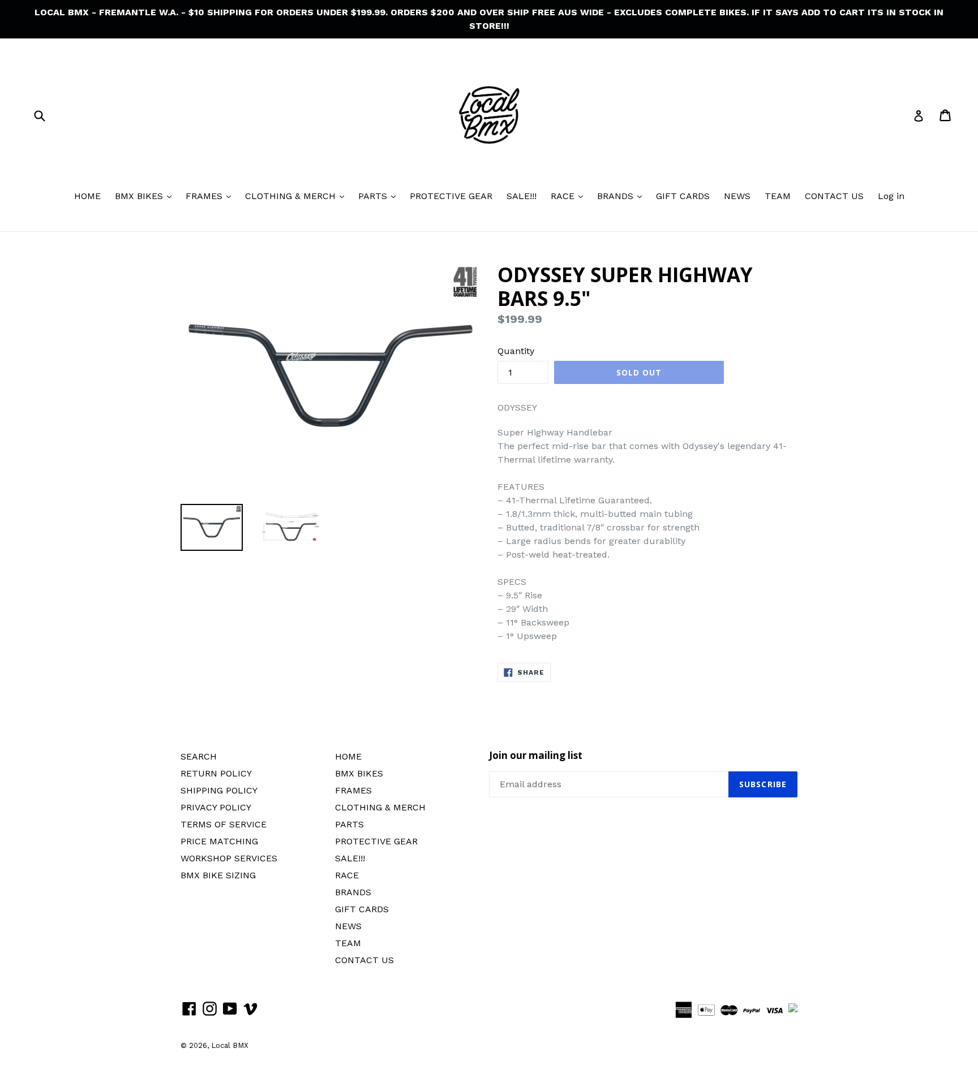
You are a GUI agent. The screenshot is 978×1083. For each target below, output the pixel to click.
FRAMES (205, 196)
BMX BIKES (140, 196)
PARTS (374, 196)
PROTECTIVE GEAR (451, 196)
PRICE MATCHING (219, 841)
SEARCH (199, 756)
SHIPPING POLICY (219, 790)
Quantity (515, 351)
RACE (564, 196)
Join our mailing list (535, 755)
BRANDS (616, 196)
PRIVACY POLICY (216, 807)
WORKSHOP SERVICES (229, 858)
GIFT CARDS (683, 196)
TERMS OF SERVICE (224, 824)
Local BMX (229, 1045)
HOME (87, 196)
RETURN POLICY (216, 773)
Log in (891, 196)
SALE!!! (522, 196)
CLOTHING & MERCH (291, 196)
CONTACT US (834, 196)
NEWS (737, 196)
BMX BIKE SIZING (218, 875)
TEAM (778, 196)
